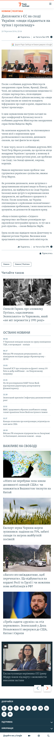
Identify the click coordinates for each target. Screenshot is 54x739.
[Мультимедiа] (29, 735)
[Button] (24, 37)
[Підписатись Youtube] (22, 708)
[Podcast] (4, 714)
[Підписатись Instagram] (28, 708)
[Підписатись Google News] (10, 708)
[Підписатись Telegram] (40, 708)
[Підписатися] (10, 714)
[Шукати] (48, 735)
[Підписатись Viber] (34, 708)
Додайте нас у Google (12, 736)
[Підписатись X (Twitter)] (16, 708)
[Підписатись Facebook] (4, 708)
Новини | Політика (12, 11)
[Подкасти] (39, 735)
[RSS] (46, 708)
